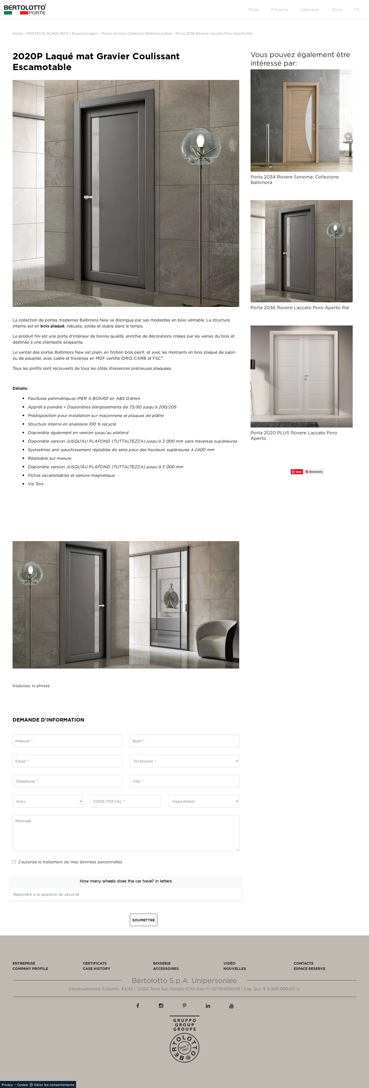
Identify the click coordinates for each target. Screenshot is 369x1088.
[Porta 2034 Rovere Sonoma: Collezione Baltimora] (302, 120)
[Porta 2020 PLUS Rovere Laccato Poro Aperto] (302, 376)
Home (18, 33)
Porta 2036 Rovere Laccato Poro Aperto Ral (214, 33)
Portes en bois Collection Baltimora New (137, 33)
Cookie (22, 1085)
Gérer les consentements (54, 1085)
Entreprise (279, 9)
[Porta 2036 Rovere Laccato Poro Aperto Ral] (302, 251)
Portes (254, 9)
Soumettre (143, 920)
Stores (337, 9)
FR (356, 9)
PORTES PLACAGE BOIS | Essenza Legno (62, 33)
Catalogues (310, 9)
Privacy (7, 1085)
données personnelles (101, 862)
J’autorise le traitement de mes (70, 862)
